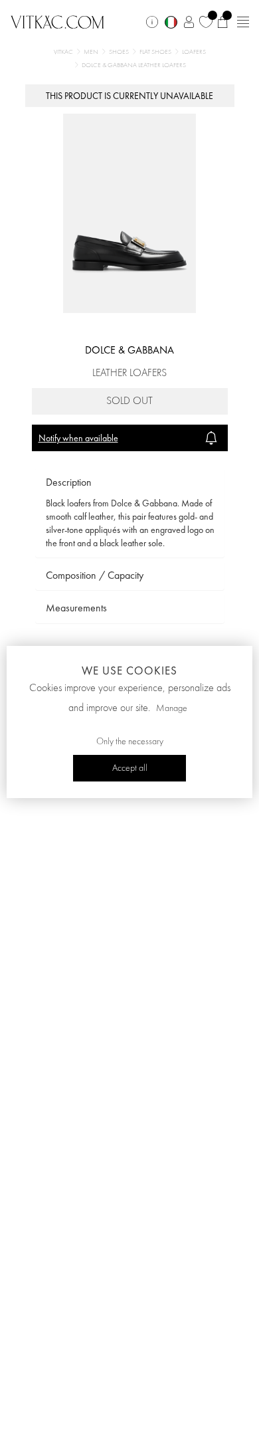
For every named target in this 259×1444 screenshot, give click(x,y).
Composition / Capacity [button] (94, 575)
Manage (171, 708)
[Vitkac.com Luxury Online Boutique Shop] (57, 21)
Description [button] (69, 482)
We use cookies (129, 670)
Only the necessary (129, 741)
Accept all (129, 768)
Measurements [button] (76, 608)
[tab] (130, 482)
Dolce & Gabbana (129, 350)
